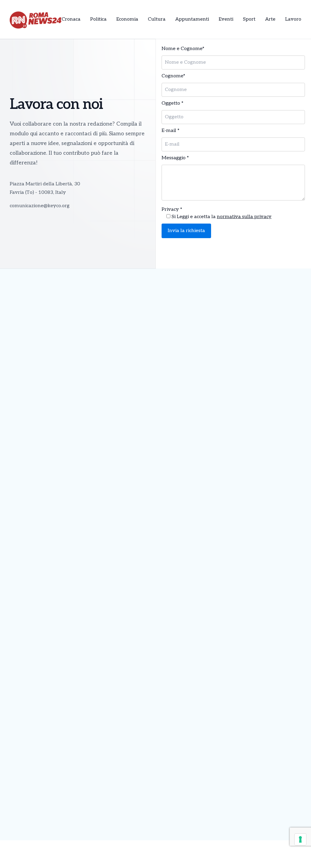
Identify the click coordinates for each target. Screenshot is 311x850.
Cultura (157, 19)
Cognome (173, 76)
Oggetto (172, 103)
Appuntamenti (192, 19)
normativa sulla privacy (244, 217)
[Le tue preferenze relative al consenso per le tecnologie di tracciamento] (300, 839)
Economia (127, 19)
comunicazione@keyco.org (40, 206)
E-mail (170, 130)
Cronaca (71, 19)
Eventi (226, 19)
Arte (270, 19)
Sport (249, 19)
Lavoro (293, 19)
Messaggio (175, 158)
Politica (98, 19)
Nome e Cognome (183, 49)
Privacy (172, 209)
